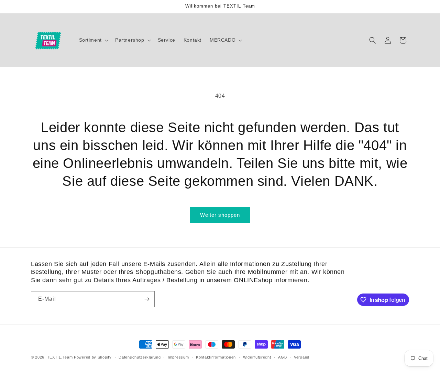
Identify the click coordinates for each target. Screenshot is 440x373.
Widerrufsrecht (257, 357)
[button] (93, 40)
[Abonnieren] (146, 299)
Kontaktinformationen (216, 357)
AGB (282, 357)
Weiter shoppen (220, 215)
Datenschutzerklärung (140, 357)
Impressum (178, 357)
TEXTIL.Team (60, 357)
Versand (301, 357)
